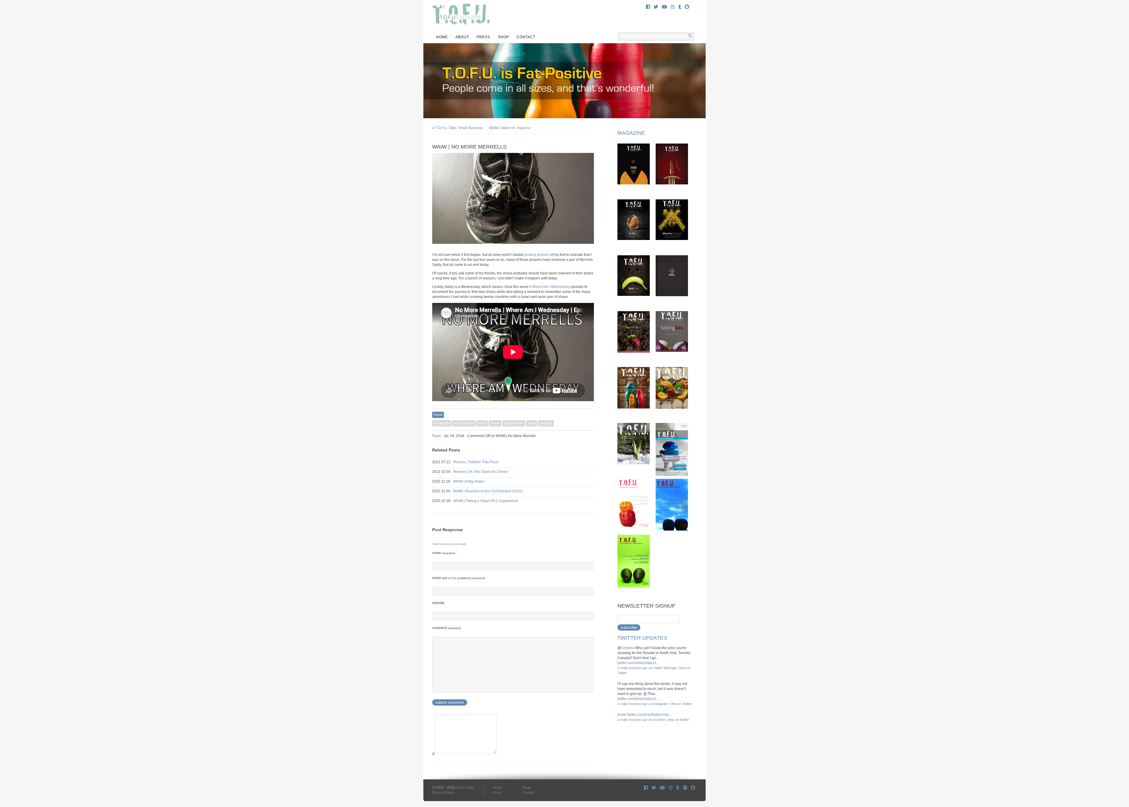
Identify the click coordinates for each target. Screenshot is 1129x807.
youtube (546, 423)
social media (463, 423)
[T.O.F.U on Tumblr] (677, 787)
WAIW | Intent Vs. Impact (508, 128)
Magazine (631, 133)
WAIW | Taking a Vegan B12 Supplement (491, 501)
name (443, 553)
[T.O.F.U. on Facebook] (648, 6)
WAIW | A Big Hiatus (474, 481)
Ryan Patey (465, 788)
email (458, 578)
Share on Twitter (584, 435)
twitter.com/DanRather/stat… (649, 715)
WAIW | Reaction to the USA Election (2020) (493, 491)
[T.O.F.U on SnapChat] (693, 787)
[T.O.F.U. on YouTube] (664, 6)
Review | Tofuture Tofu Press (481, 462)
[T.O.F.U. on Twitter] (656, 6)
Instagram (660, 704)
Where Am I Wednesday (551, 287)
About (462, 37)
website (438, 603)
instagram (442, 423)
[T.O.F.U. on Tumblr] (679, 6)
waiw (531, 423)
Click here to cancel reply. (449, 544)
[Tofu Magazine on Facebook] (646, 787)
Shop (503, 37)
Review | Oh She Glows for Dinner (485, 472)
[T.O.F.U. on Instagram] (673, 6)
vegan (495, 423)
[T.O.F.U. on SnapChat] (687, 6)
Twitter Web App (664, 668)
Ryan (436, 436)
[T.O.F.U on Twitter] (654, 787)
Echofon (659, 719)
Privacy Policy (443, 793)
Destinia (627, 648)
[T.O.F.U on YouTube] (662, 787)
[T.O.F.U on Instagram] (671, 787)
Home (442, 37)
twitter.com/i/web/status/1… (638, 663)
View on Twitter (681, 704)
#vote (621, 715)
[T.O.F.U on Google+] (685, 787)
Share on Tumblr (591, 435)
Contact (526, 37)
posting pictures (537, 255)
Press (483, 37)
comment (446, 628)
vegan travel (514, 423)
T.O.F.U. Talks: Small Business (459, 128)
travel (438, 415)
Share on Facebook (576, 435)
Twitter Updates (642, 638)
